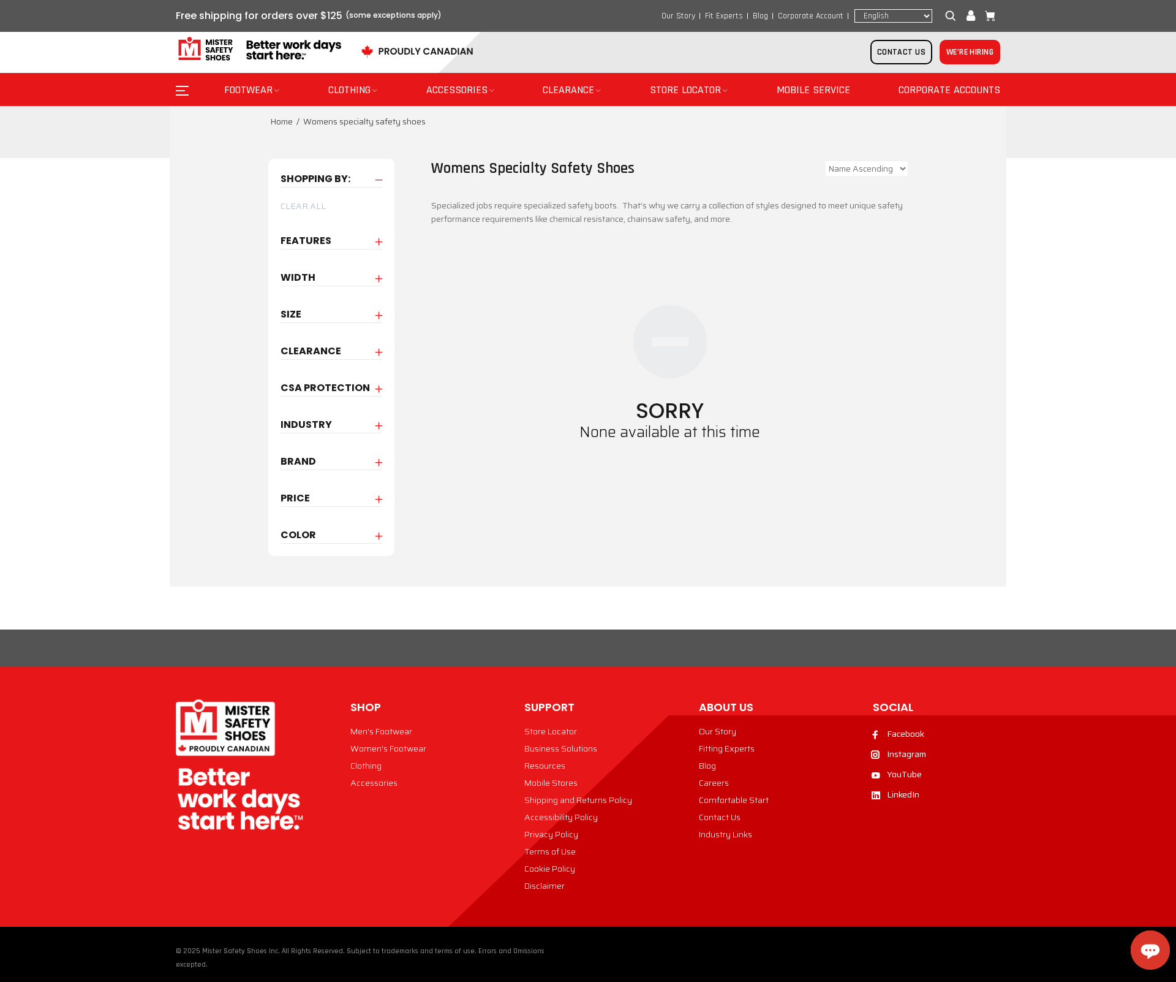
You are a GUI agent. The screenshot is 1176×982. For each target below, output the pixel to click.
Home (281, 121)
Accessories (374, 783)
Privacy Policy (551, 834)
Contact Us (720, 817)
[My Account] (971, 16)
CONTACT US (901, 52)
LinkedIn (903, 794)
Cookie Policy (549, 868)
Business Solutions (560, 748)
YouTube (904, 774)
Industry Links (725, 834)
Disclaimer (544, 886)
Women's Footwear (388, 748)
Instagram (906, 754)
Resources (544, 765)
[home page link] (258, 49)
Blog (760, 15)
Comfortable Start (734, 800)
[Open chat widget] (1150, 950)
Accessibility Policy (561, 817)
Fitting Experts (727, 748)
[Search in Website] (953, 16)
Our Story (678, 15)
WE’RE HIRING (969, 52)
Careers (714, 783)
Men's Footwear (381, 731)
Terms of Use (550, 851)
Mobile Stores (551, 783)
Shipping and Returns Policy (578, 800)
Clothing (366, 765)
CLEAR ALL (303, 206)
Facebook (905, 733)
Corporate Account (810, 15)
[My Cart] (987, 16)
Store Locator (550, 731)
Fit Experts (724, 15)
